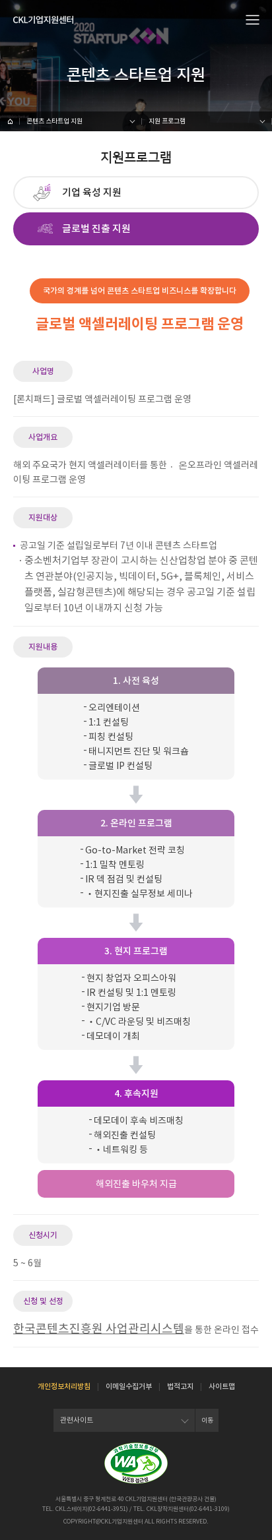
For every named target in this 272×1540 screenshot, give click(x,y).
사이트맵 (222, 1386)
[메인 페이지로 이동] (10, 121)
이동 (207, 1420)
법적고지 (180, 1386)
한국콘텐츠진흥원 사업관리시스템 (98, 1328)
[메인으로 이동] (43, 20)
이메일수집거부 (129, 1386)
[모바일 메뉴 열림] (252, 19)
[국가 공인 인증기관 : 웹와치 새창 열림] (136, 1463)
